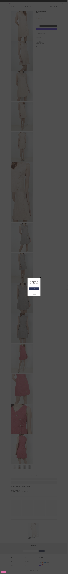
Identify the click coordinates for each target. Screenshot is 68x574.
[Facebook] (33, 292)
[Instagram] (35, 292)
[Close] (40, 277)
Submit (34, 288)
